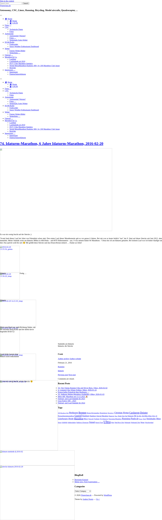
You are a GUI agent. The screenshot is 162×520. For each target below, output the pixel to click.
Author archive (63, 359)
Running (61, 367)
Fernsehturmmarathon (66, 416)
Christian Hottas (121, 412)
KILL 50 (154, 416)
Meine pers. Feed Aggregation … (87, 482)
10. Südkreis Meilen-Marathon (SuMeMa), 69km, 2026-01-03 (81, 394)
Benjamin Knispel (81, 480)
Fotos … (8, 25)
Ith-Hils (139, 416)
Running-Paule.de (130, 418)
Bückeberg (111, 413)
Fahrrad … (9, 55)
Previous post (63, 375)
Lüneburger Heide (66, 418)
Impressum (13, 72)
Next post (72, 375)
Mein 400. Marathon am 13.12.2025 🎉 (73, 397)
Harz (116, 416)
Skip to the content (7, 1)
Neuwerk (91, 419)
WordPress (108, 495)
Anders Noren (88, 499)
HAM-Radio (9, 42)
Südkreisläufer (72, 422)
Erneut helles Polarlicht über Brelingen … (73, 392)
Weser (143, 422)
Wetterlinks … (14, 53)
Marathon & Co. (11, 57)
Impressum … (10, 70)
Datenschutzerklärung (17, 74)
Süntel (92, 422)
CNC (7, 27)
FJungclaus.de (5, 6)
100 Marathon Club (63, 413)
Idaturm (61, 371)
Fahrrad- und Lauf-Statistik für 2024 (71, 403)
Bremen (82, 412)
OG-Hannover (104, 419)
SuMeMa (64, 422)
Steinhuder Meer (153, 418)
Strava (59, 422)
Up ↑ (98, 499)
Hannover (111, 416)
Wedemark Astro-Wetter (18, 40)
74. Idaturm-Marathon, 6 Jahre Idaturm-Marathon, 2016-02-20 (51, 143)
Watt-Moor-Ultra (119, 422)
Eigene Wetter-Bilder (17, 51)
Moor (86, 419)
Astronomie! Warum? (17, 36)
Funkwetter (13, 44)
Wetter (7, 49)
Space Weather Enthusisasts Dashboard (24, 46)
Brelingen (73, 412)
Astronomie (9, 34)
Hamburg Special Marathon (99, 416)
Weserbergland (149, 422)
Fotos (11, 32)
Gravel (78, 415)
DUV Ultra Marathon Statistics (21, 64)
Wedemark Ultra (135, 422)
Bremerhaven (103, 413)
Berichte (12, 68)
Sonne (140, 419)
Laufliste (12, 59)
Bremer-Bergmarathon (93, 413)
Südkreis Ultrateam (82, 422)
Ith (135, 416)
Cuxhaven (134, 412)
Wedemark (127, 422)
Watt (112, 422)
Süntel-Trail (99, 422)
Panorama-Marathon (115, 419)
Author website (75, 359)
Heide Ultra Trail (122, 416)
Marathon (78, 418)
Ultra (107, 422)
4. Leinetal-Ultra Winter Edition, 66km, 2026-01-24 (77, 390)
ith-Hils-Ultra (147, 416)
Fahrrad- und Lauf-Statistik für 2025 (71, 399)
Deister (144, 412)
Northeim (96, 419)
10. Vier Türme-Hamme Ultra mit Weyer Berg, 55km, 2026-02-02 (82, 388)
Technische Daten (16, 29)
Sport (144, 419)
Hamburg (85, 416)
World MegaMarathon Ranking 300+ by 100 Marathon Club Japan (34, 66)
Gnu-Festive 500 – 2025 (67, 401)
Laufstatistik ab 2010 (17, 61)
